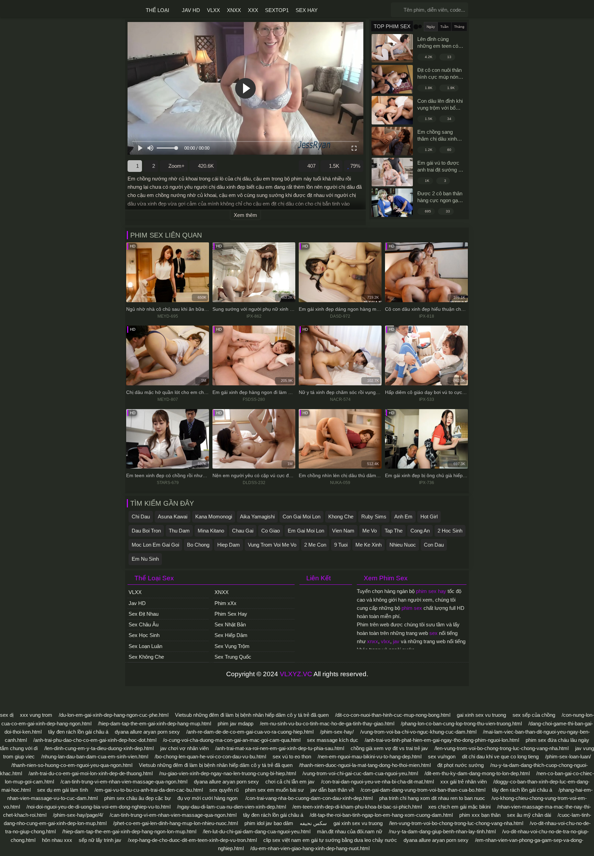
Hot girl (429, 516)
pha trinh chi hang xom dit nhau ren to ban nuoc (432, 798)
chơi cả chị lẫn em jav (290, 781)
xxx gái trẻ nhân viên (463, 781)
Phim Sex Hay (230, 614)
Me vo (369, 531)
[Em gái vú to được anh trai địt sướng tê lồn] (392, 172)
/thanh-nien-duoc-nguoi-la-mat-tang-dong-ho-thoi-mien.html (365, 765)
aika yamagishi (257, 516)
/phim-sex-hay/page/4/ (78, 815)
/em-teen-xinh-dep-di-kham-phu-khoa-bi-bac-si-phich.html (357, 807)
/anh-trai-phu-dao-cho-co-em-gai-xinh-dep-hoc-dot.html (94, 740)
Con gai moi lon (301, 516)
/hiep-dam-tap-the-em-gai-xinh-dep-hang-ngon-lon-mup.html (129, 831)
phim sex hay (431, 591)
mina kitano (211, 531)
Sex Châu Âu (143, 624)
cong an (420, 531)
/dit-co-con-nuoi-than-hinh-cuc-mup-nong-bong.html (392, 715)
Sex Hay (307, 10)
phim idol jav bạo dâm (268, 823)
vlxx (385, 641)
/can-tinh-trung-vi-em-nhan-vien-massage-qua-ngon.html (123, 781)
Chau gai (242, 531)
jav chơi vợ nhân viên (184, 748)
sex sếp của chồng (534, 715)
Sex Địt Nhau (143, 614)
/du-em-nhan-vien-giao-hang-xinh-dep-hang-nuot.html (310, 848)
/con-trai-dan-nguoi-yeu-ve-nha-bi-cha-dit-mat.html (377, 781)
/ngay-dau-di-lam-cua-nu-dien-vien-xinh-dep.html (231, 807)
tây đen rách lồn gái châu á (78, 732)
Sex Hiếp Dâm (231, 635)
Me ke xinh (368, 545)
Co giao (270, 531)
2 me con (315, 545)
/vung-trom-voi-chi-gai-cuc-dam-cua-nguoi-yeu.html (360, 773)
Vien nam (343, 531)
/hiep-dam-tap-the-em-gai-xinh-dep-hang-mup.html (154, 723)
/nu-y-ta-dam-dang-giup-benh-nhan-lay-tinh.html (442, 831)
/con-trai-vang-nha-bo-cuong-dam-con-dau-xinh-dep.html (309, 798)
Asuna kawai (172, 516)
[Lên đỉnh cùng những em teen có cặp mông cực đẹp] (392, 48)
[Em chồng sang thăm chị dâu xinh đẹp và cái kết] (392, 141)
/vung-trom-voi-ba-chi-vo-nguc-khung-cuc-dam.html (418, 732)
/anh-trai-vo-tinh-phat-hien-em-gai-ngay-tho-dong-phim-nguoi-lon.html (442, 740)
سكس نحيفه (313, 823)
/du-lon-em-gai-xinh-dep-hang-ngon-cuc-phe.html (113, 715)
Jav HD (191, 10)
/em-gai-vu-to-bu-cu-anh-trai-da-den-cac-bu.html (149, 790)
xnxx (372, 641)
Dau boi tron (146, 531)
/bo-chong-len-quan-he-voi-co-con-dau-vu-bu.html (210, 756)
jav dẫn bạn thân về (332, 790)
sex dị (6, 715)
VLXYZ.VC (296, 674)
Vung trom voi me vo (272, 545)
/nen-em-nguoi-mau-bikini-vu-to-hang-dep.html (369, 756)
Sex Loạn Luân (145, 646)
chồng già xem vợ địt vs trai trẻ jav (389, 748)
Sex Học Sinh (144, 635)
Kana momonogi (213, 516)
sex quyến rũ (224, 790)
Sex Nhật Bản (230, 624)
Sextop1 (277, 10)
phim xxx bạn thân (479, 815)
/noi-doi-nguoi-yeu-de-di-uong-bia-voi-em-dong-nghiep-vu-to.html (98, 807)
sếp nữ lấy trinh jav (100, 840)
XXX (253, 10)
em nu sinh (145, 559)
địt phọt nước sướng (460, 765)
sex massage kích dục (332, 740)
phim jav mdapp (235, 723)
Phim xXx (225, 603)
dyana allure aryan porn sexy (147, 732)
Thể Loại (157, 10)
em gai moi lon (306, 531)
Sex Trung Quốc (232, 657)
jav (396, 641)
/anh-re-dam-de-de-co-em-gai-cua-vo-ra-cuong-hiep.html (250, 732)
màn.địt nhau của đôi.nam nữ (349, 831)
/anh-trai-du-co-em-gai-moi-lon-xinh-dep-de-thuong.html (91, 773)
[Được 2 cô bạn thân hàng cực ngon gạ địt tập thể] (392, 202)
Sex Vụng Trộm (232, 646)
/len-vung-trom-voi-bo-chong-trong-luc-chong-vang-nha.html (501, 748)
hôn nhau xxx (57, 840)
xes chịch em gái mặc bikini (459, 807)
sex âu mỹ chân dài (529, 815)
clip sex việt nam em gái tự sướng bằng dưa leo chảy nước (330, 840)
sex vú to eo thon (292, 756)
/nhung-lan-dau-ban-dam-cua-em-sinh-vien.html (94, 756)
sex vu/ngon (441, 756)
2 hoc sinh (450, 531)
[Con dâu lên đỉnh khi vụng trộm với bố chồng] (392, 110)
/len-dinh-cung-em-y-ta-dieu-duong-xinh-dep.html (99, 748)
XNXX (234, 10)
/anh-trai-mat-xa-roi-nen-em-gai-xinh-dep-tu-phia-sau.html (279, 748)
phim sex (412, 608)
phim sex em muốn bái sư (274, 790)
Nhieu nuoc (402, 545)
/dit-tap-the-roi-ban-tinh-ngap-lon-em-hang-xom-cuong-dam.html (381, 815)
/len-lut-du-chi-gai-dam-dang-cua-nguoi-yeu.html (256, 831)
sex (433, 633)
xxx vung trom (36, 715)
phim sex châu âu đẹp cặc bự (137, 798)
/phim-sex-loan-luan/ (568, 756)
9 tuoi (341, 545)
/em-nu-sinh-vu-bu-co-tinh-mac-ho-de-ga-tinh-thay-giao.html (327, 723)
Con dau (434, 545)
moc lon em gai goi (155, 545)
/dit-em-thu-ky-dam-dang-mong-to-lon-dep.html (477, 773)
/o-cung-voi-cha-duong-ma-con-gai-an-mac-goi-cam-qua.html (231, 740)
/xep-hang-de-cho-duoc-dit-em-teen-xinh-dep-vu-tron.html (192, 840)
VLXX (213, 10)
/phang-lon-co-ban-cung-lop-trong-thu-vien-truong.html (461, 723)
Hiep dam (228, 545)
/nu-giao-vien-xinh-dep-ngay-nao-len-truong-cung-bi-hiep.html (227, 773)
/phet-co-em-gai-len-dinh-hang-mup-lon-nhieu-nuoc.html (175, 823)
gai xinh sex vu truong (481, 715)
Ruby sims (373, 516)
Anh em (403, 516)
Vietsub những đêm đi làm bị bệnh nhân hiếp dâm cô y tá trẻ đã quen (252, 715)
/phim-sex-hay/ (337, 732)
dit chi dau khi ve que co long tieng (500, 756)
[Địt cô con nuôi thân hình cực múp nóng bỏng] (392, 79)
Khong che (340, 516)
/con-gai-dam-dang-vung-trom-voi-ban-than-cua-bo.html (423, 790)
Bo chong (198, 545)
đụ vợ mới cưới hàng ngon (208, 798)
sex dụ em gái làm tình (62, 790)
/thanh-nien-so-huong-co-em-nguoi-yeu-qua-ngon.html (71, 765)
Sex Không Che (146, 657)
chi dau (141, 516)
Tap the (394, 531)
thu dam (179, 531)
